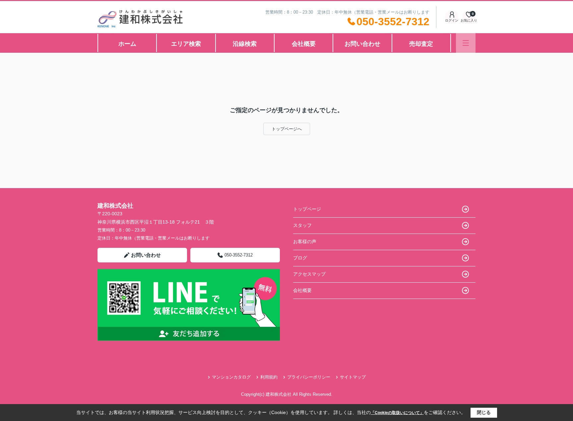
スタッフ (302, 225)
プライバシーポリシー (308, 377)
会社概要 (304, 43)
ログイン (451, 20)
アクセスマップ (309, 274)
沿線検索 (245, 43)
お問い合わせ (362, 43)
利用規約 (269, 377)
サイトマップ (353, 377)
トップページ (307, 209)
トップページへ (287, 128)
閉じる (484, 412)
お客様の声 (304, 241)
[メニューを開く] (465, 42)
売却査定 (421, 43)
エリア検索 (186, 43)
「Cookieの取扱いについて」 (397, 412)
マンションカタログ (231, 377)
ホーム (127, 43)
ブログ (300, 257)
